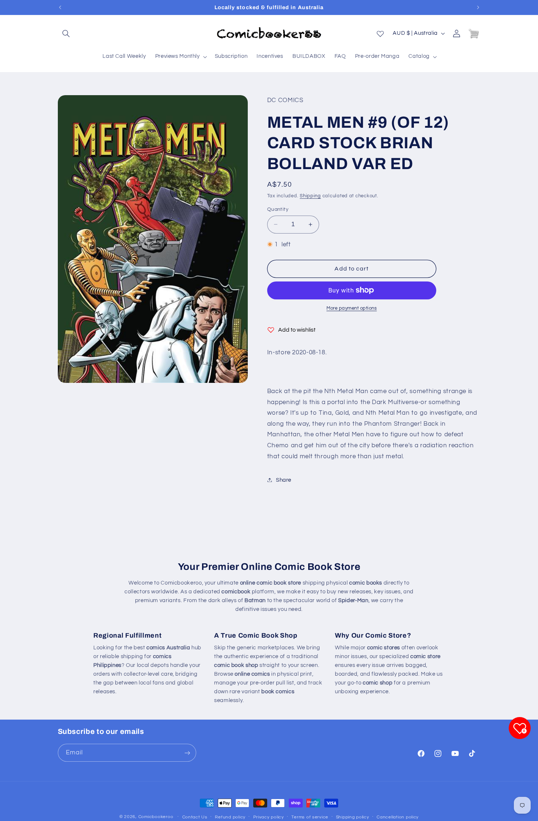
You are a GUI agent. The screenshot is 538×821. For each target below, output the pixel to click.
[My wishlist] (380, 32)
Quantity (277, 209)
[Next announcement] (478, 7)
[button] (66, 33)
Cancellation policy (398, 817)
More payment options (351, 308)
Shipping (310, 195)
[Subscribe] (187, 753)
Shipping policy (352, 817)
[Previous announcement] (60, 7)
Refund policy (230, 817)
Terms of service (309, 817)
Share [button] (283, 479)
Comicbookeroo (155, 817)
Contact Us (195, 817)
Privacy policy (268, 817)
